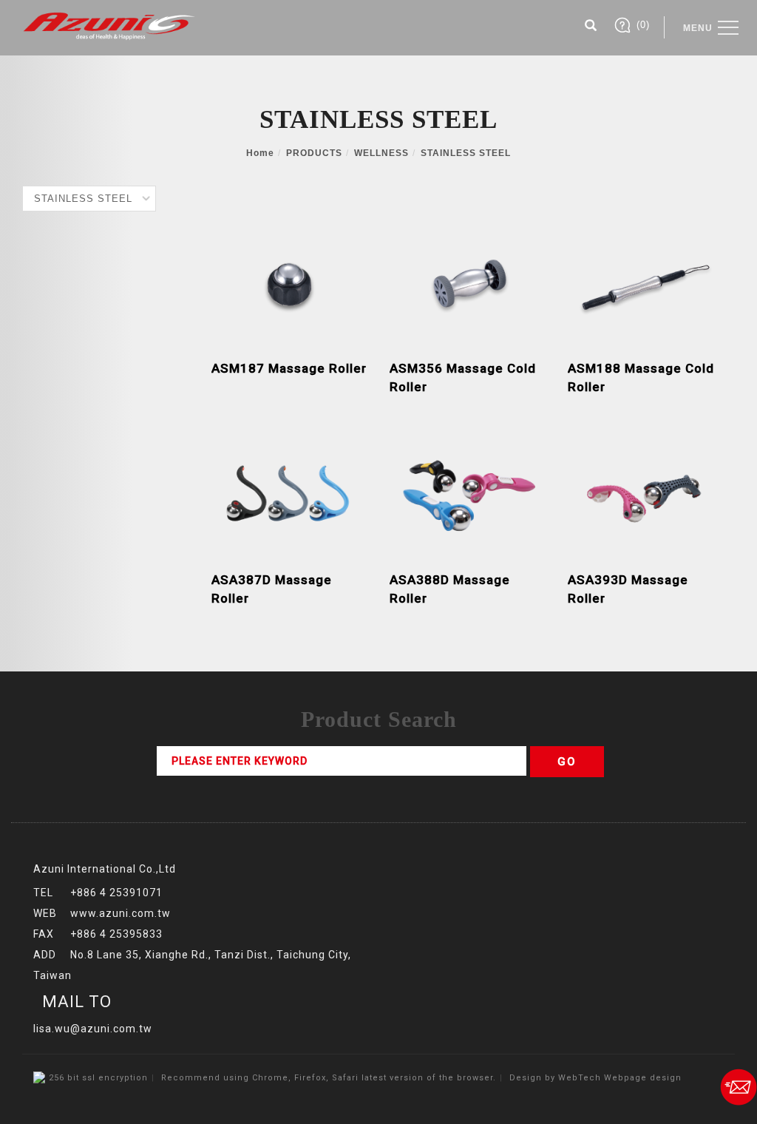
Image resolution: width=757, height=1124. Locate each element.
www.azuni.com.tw (120, 913)
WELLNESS (381, 153)
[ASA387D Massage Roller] (289, 493)
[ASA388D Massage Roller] (468, 493)
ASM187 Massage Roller (289, 368)
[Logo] (109, 25)
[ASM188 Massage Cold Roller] (646, 281)
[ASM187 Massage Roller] (289, 281)
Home (260, 153)
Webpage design (643, 1078)
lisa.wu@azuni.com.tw (92, 1029)
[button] (591, 27)
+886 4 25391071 (116, 892)
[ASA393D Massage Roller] (646, 493)
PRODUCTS (314, 153)
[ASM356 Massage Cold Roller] (468, 281)
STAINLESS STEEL (466, 153)
